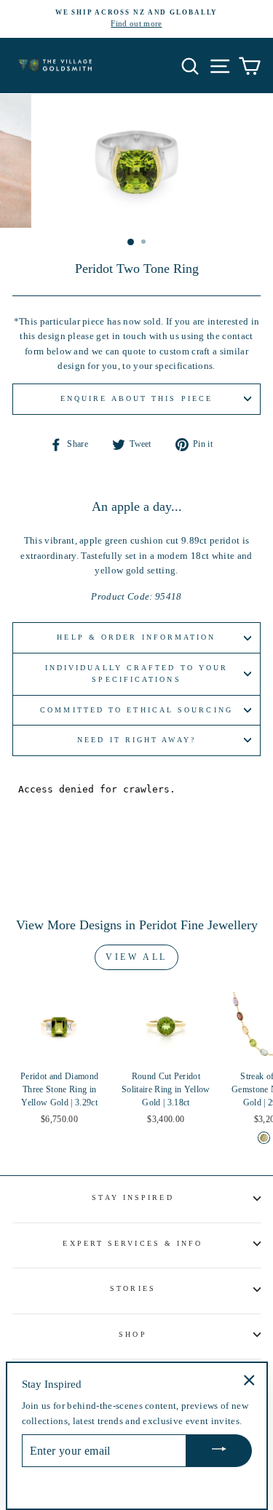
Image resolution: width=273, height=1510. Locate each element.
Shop (132, 1334)
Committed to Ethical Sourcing (136, 710)
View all (136, 957)
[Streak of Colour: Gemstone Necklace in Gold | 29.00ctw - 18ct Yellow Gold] (263, 1137)
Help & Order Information (136, 637)
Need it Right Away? (136, 740)
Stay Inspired (132, 1197)
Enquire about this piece (136, 398)
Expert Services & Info (132, 1243)
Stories (133, 1288)
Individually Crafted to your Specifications (137, 673)
